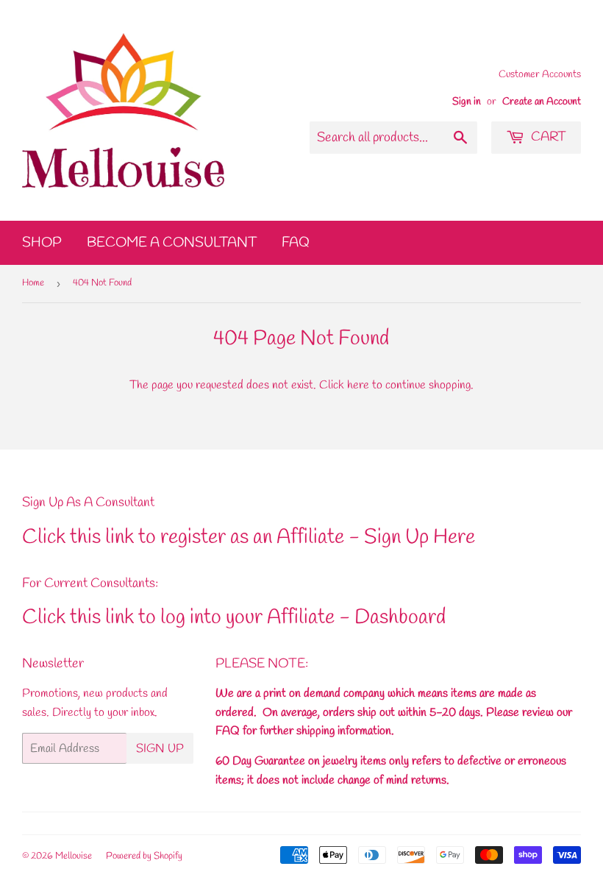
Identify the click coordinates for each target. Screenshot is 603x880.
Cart (547, 137)
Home (33, 283)
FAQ (296, 242)
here (358, 385)
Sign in (466, 101)
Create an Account (541, 101)
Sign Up (160, 748)
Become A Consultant (172, 242)
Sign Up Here (419, 537)
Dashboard (400, 617)
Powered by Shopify (144, 856)
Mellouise (73, 856)
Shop (42, 242)
